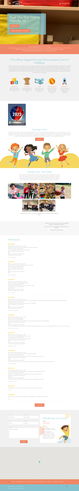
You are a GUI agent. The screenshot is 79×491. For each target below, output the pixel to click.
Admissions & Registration (40, 481)
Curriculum (49, 481)
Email (25, 421)
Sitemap (14, 488)
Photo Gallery (31, 481)
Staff (26, 481)
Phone (10, 421)
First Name (11, 415)
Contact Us (61, 481)
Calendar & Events (20, 481)
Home (9, 481)
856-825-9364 (45, 427)
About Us (39, 139)
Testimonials (55, 481)
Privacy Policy (10, 488)
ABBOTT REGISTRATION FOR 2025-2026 (20, 30)
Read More (39, 405)
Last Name (26, 415)
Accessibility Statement (21, 488)
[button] (39, 462)
